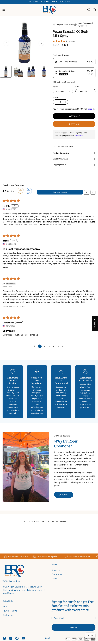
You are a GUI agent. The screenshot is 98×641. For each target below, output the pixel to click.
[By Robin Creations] (49, 10)
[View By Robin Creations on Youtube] (22, 638)
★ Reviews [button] (95, 323)
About (54, 564)
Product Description (61, 153)
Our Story (63, 494)
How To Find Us (10, 610)
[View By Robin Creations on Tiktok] (10, 638)
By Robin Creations (11, 581)
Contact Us (8, 615)
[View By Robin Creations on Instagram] (4, 638)
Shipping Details (59, 165)
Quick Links (8, 601)
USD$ (47, 638)
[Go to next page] (63, 346)
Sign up (73, 627)
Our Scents (57, 574)
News (54, 578)
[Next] (41, 43)
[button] (88, 9)
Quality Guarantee (60, 159)
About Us (56, 570)
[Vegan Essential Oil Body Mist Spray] (5, 71)
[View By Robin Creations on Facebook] (16, 638)
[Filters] (86, 192)
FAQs (5, 606)
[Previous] (6, 43)
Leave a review (60, 192)
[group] (49, 2)
